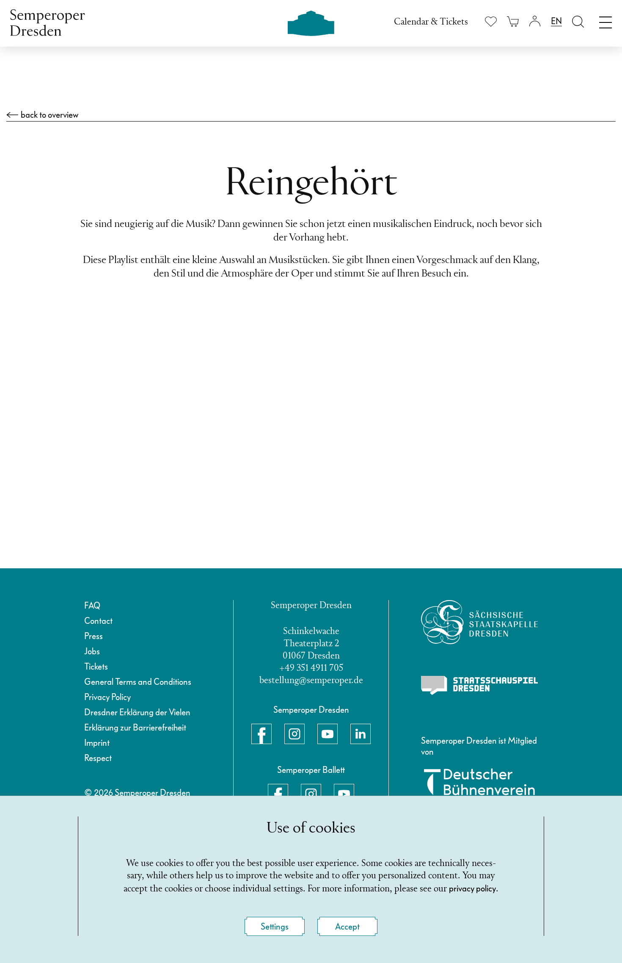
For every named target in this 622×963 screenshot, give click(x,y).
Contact (98, 620)
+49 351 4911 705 (311, 668)
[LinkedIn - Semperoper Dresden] (360, 734)
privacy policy (472, 888)
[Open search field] (578, 21)
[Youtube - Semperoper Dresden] (327, 734)
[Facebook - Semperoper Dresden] (261, 734)
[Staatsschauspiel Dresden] (479, 685)
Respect (98, 758)
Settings (275, 926)
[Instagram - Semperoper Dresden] (294, 734)
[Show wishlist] (491, 21)
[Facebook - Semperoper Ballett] (278, 794)
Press (93, 636)
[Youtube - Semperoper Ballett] (344, 794)
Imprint (97, 742)
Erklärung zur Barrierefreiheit (135, 727)
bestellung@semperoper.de (311, 680)
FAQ (92, 605)
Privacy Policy (107, 697)
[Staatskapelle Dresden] (479, 622)
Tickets (96, 666)
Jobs (92, 651)
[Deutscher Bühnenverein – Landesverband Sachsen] (479, 787)
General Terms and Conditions (137, 681)
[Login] (535, 21)
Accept (347, 926)
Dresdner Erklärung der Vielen (137, 712)
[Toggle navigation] (605, 20)
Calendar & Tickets (431, 22)
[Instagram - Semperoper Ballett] (311, 794)
